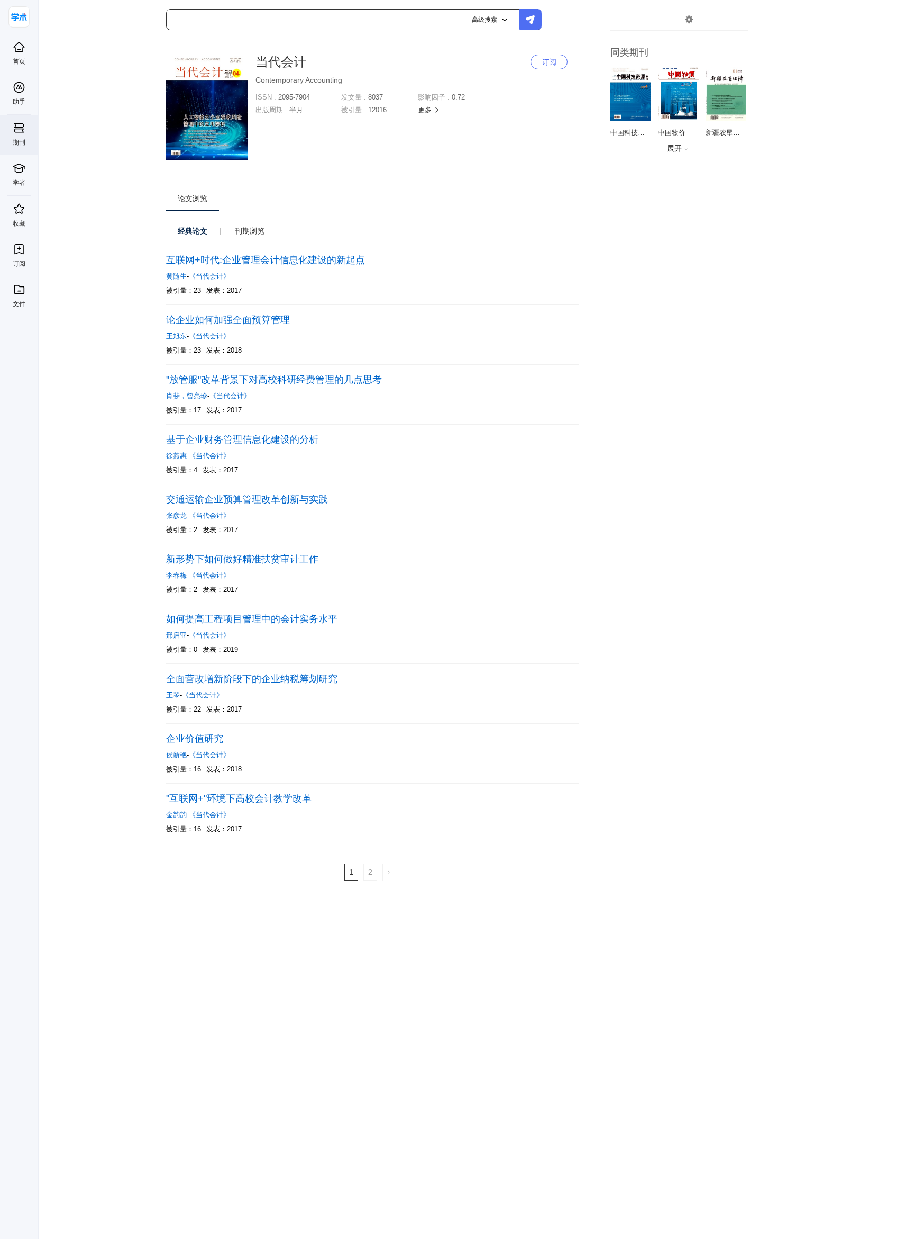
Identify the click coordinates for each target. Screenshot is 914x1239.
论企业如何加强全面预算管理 (228, 320)
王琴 (173, 695)
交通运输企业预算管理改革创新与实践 (247, 499)
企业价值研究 (194, 738)
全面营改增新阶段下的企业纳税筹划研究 (251, 679)
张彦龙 (176, 515)
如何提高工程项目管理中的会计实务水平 (251, 619)
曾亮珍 (197, 396)
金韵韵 (176, 815)
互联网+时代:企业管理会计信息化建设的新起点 (265, 260)
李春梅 (176, 575)
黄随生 (176, 276)
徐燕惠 (176, 456)
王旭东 (176, 336)
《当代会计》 (209, 276)
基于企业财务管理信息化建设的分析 (242, 439)
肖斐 (176, 396)
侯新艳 (176, 755)
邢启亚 (176, 635)
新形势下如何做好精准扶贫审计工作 (242, 559)
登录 (711, 19)
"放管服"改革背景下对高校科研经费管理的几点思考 (274, 379)
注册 (736, 19)
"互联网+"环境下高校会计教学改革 (239, 798)
